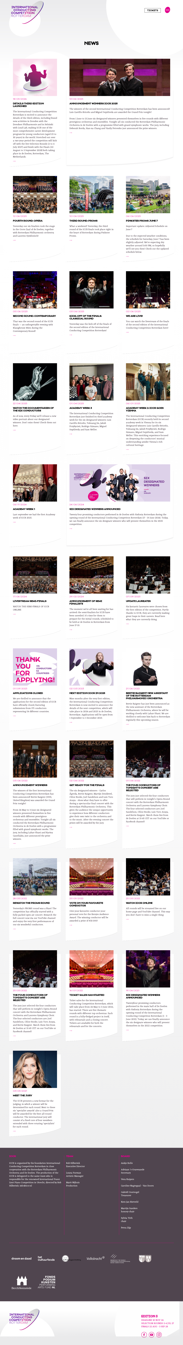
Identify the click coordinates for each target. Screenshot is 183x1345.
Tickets (152, 11)
